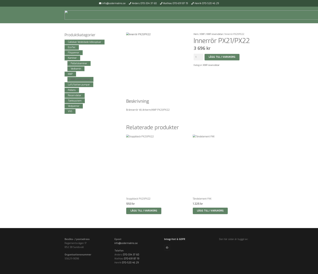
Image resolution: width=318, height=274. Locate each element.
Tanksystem (74, 100)
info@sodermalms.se (126, 243)
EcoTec (72, 47)
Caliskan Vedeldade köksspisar (84, 42)
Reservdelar (74, 95)
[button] (143, 211)
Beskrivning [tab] (137, 101)
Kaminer (72, 58)
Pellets (72, 90)
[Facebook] (167, 248)
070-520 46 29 (130, 262)
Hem (196, 34)
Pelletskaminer (79, 63)
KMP (202, 34)
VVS (70, 111)
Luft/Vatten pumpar (79, 84)
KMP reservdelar (215, 34)
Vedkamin (76, 68)
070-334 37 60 (131, 254)
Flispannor (73, 52)
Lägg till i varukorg (222, 57)
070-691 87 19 (131, 258)
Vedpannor (74, 106)
